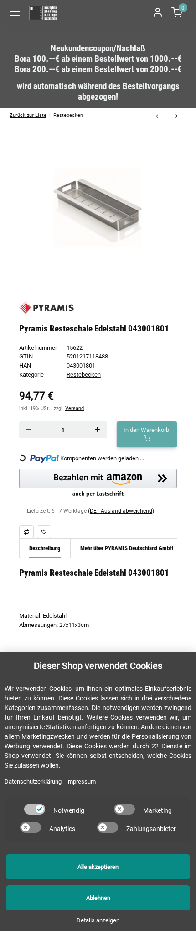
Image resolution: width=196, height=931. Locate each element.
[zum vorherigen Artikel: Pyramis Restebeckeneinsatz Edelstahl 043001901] (157, 116)
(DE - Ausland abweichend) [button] (121, 511)
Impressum (81, 781)
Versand (74, 408)
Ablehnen (98, 897)
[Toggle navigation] (15, 13)
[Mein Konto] (157, 13)
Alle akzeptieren (98, 866)
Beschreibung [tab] (45, 548)
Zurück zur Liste (28, 115)
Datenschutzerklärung (33, 781)
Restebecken (84, 374)
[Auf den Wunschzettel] (44, 531)
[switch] (34, 809)
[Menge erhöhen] (97, 430)
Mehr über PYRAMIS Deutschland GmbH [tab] (126, 548)
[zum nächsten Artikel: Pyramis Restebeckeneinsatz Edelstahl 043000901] (176, 116)
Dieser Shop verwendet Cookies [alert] (98, 665)
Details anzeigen (98, 920)
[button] (98, 484)
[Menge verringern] (28, 430)
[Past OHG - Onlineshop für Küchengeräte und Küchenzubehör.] (43, 13)
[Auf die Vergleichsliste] (26, 531)
